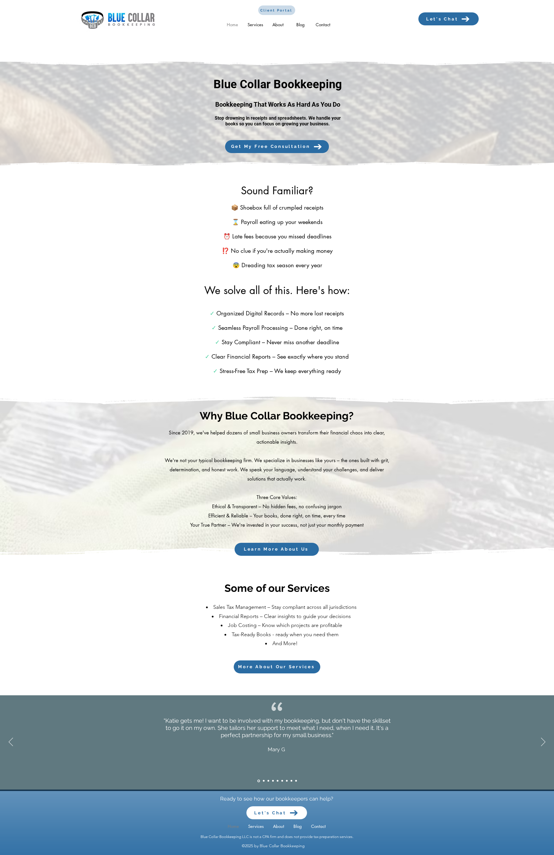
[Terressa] (291, 781)
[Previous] (11, 742)
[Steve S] (273, 781)
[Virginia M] (268, 781)
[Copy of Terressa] (296, 781)
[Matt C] (277, 781)
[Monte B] (287, 781)
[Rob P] (282, 781)
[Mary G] (258, 781)
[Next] (543, 742)
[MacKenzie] (263, 780)
